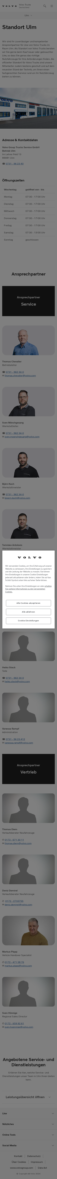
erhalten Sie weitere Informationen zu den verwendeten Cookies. (28, 589)
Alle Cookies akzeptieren (28, 603)
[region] (28, 589)
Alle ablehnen (28, 612)
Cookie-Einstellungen (28, 621)
